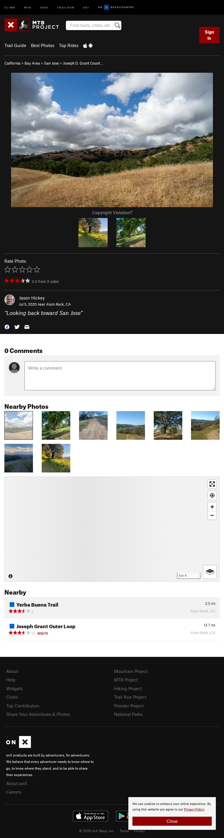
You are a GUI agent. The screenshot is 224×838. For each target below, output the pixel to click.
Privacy (139, 831)
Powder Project (129, 705)
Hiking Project (128, 688)
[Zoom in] (212, 507)
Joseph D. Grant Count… (83, 63)
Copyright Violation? (112, 212)
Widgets (14, 688)
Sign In (209, 35)
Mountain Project (131, 671)
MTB (28, 7)
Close (172, 821)
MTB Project (126, 679)
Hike (44, 7)
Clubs (12, 697)
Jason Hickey (32, 297)
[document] (172, 813)
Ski (86, 7)
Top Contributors (22, 705)
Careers (13, 791)
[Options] (209, 572)
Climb (9, 7)
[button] (7, 326)
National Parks (128, 714)
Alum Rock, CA (58, 304)
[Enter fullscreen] (212, 484)
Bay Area (32, 63)
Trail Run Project (130, 697)
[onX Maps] (18, 746)
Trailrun (65, 7)
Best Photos (42, 45)
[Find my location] (212, 495)
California (12, 63)
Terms (124, 831)
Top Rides (68, 45)
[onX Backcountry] (116, 7)
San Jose (51, 63)
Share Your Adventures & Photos (38, 714)
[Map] (112, 529)
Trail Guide (15, 45)
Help (10, 679)
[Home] (34, 24)
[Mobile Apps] (87, 45)
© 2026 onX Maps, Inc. (97, 831)
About (12, 671)
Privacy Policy (194, 809)
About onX (16, 783)
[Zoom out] (212, 515)
